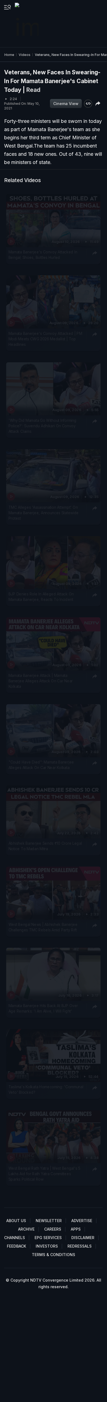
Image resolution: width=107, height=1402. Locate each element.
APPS (76, 1229)
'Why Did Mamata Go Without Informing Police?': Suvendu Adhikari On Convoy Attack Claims (43, 426)
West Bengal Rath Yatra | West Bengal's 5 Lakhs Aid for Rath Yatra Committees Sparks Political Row (44, 1173)
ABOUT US (16, 1220)
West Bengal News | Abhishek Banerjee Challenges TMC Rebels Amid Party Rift (43, 927)
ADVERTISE (81, 1220)
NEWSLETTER (49, 1220)
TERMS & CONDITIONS (53, 1254)
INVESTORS (47, 1246)
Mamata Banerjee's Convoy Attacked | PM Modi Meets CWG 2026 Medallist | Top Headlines (45, 339)
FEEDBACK (16, 1246)
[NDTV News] (27, 23)
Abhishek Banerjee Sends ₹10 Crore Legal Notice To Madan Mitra (45, 846)
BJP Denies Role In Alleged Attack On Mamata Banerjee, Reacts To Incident (41, 597)
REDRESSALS (79, 1246)
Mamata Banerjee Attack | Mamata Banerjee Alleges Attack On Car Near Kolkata (41, 681)
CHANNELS (14, 1237)
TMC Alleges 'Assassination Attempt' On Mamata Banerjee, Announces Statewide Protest (44, 513)
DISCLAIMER (82, 1237)
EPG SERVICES (48, 1237)
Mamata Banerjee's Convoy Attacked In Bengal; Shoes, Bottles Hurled (43, 255)
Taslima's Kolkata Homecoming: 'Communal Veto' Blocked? (46, 1089)
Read (33, 89)
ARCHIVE (26, 1229)
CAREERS (52, 1229)
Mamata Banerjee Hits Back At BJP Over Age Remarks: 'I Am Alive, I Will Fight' (43, 1008)
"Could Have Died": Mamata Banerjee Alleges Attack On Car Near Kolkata (41, 765)
